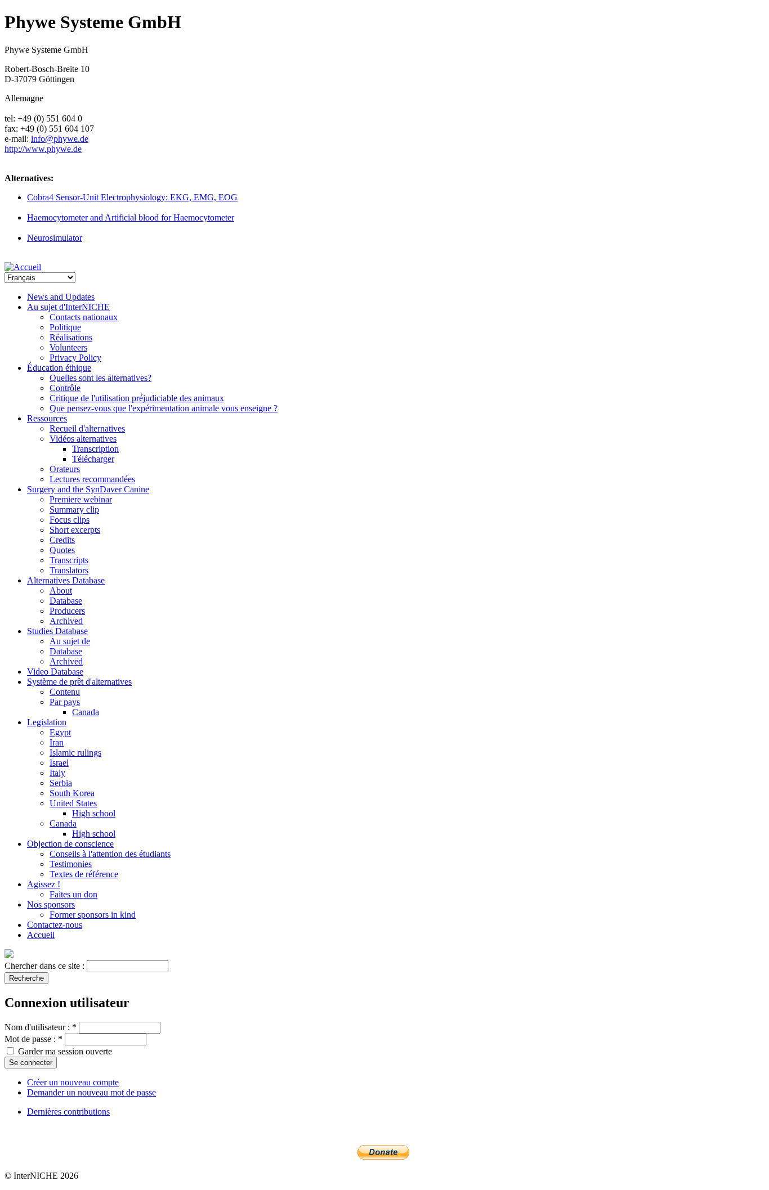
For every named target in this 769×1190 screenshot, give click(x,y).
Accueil (41, 935)
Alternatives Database (66, 580)
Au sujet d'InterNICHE (68, 307)
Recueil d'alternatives (87, 428)
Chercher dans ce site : (46, 966)
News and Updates (61, 297)
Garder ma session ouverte (64, 1051)
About (61, 590)
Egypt (60, 732)
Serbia (61, 783)
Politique (65, 327)
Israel (59, 762)
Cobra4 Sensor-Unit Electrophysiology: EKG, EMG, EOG (132, 197)
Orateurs (65, 469)
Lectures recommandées (92, 479)
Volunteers (68, 347)
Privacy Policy (75, 357)
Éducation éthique (59, 367)
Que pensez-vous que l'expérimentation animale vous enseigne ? (164, 408)
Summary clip (74, 509)
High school (93, 813)
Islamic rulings (75, 752)
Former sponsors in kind (93, 914)
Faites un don (73, 894)
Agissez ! (43, 884)
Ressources (47, 418)
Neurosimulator (54, 238)
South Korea (72, 793)
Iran (57, 742)
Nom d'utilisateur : (41, 1027)
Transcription (95, 448)
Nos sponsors (51, 904)
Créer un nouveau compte (73, 1082)
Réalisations (71, 337)
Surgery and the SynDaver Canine (88, 489)
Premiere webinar (81, 499)
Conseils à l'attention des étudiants (110, 854)
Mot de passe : (33, 1039)
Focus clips (70, 519)
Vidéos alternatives (83, 438)
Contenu (65, 692)
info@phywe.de (59, 138)
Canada (85, 712)
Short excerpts (75, 530)
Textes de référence (84, 874)
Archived (66, 621)
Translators (69, 570)
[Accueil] (23, 267)
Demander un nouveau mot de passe (91, 1092)
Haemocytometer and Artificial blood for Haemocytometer (130, 217)
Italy (57, 773)
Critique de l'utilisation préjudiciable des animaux (137, 398)
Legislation (46, 722)
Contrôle (65, 388)
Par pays (65, 702)
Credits (62, 540)
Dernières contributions (68, 1111)
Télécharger (93, 459)
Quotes (62, 550)
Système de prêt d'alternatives (79, 681)
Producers (67, 611)
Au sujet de (70, 641)
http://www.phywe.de (43, 149)
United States (73, 803)
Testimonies (71, 864)
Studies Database (57, 631)
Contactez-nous (54, 924)
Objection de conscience (70, 843)
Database (66, 600)
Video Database (55, 671)
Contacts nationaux (84, 317)
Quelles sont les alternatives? (100, 378)
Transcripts (69, 560)
